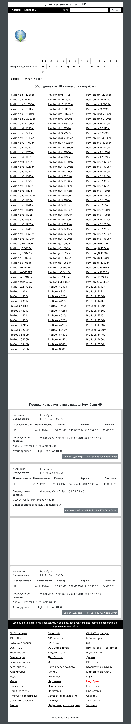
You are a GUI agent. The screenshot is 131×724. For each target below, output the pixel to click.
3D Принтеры (18, 633)
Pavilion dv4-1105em (60, 152)
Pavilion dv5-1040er (22, 176)
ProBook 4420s (95, 305)
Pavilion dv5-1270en (22, 238)
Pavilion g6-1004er (97, 248)
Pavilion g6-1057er (97, 262)
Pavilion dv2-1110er (59, 128)
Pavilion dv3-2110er (98, 128)
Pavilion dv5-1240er (22, 229)
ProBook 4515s (95, 315)
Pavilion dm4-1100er (22, 123)
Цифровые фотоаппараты (64, 705)
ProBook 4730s (95, 325)
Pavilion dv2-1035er (22, 128)
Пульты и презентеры (23, 695)
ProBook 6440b (57, 334)
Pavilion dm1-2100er (22, 99)
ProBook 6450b (19, 339)
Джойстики (55, 657)
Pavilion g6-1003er (59, 248)
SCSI (89, 642)
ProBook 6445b (95, 334)
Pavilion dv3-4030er (98, 137)
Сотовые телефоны (22, 700)
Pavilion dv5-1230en (98, 224)
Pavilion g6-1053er (97, 257)
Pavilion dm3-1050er (60, 104)
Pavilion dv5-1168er (60, 200)
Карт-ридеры (18, 666)
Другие (90, 657)
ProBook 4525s (57, 320)
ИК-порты (92, 662)
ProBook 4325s (19, 296)
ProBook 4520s (19, 320)
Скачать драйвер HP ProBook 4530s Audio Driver (90, 456)
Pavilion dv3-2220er (60, 133)
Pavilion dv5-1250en (98, 229)
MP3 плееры (55, 638)
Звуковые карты (20, 662)
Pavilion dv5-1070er (60, 185)
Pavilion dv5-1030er (98, 166)
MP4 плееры (94, 638)
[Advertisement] (76, 35)
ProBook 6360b (19, 334)
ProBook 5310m (57, 329)
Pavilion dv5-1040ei (60, 171)
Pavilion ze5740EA (21, 277)
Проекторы (93, 690)
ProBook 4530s (95, 320)
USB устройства (58, 647)
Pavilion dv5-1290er (60, 238)
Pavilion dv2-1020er (98, 123)
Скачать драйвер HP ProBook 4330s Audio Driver (90, 612)
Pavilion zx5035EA (97, 281)
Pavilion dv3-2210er (22, 133)
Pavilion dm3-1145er (60, 113)
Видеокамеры (57, 652)
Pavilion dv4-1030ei (22, 147)
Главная (15, 9)
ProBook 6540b (19, 344)
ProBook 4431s (19, 315)
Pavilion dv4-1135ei (98, 152)
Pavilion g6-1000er (59, 243)
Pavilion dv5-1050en (22, 181)
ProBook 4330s (95, 296)
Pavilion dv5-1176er (60, 205)
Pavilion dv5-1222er (22, 224)
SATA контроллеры (22, 642)
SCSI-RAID (16, 647)
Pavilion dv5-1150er (60, 195)
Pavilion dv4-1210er (21, 161)
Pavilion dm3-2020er (22, 118)
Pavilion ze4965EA (59, 267)
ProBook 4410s (57, 301)
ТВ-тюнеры (93, 700)
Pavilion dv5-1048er (98, 176)
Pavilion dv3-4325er (60, 142)
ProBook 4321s (95, 291)
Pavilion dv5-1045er (60, 176)
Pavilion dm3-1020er (98, 99)
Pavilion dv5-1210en (60, 219)
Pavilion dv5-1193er (60, 214)
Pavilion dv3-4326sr (98, 142)
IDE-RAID (15, 638)
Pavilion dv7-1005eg (22, 243)
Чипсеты (91, 705)
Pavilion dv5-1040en (98, 171)
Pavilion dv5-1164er (98, 195)
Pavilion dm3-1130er (60, 109)
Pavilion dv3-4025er (60, 137)
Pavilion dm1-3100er (60, 99)
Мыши (13, 681)
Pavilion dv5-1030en (60, 166)
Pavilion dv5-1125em (22, 195)
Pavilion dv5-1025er (22, 166)
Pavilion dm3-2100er (98, 118)
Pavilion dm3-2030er (60, 118)
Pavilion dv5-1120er (98, 190)
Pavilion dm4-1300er (60, 123)
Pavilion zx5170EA (21, 286)
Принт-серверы (19, 690)
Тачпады (53, 700)
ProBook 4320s (57, 291)
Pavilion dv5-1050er (60, 181)
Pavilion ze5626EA (97, 267)
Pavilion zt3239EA (97, 277)
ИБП (51, 662)
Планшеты (16, 686)
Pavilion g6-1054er (21, 262)
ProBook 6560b (57, 349)
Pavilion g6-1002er (21, 248)
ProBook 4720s (57, 325)
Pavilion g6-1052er (59, 257)
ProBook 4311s (18, 291)
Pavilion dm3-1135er (98, 109)
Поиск (65, 10)
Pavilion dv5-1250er (22, 233)
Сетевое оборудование (62, 695)
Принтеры (54, 690)
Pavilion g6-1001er (97, 243)
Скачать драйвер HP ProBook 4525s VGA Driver (91, 510)
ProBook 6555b (19, 349)
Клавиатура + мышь (99, 666)
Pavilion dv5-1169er (98, 200)
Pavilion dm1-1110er (59, 94)
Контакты (30, 9)
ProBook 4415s (19, 305)
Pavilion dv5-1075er (98, 185)
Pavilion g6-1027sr (59, 253)
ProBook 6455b (57, 339)
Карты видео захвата (61, 666)
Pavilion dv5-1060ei (22, 185)
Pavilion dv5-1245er (60, 229)
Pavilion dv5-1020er (98, 161)
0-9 (44, 61)
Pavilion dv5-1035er (22, 171)
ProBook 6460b (95, 339)
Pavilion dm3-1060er (98, 104)
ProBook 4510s (57, 315)
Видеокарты (94, 652)
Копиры (53, 671)
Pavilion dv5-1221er (98, 219)
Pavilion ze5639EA (21, 272)
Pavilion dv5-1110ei (21, 190)
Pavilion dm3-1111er (21, 109)
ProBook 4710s (19, 325)
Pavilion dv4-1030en (60, 147)
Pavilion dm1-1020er (22, 94)
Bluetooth (54, 633)
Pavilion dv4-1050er (98, 147)
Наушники (54, 681)
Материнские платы (99, 671)
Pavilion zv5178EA (59, 281)
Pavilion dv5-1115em (60, 190)
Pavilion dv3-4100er (22, 142)
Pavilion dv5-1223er (60, 224)
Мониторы (54, 676)
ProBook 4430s (95, 310)
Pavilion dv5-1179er (60, 209)
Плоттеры (92, 686)
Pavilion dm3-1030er (22, 104)
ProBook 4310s (95, 286)
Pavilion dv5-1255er (60, 233)
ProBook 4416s (57, 305)
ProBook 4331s (19, 301)
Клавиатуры (17, 671)
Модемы (15, 676)
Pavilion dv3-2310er (22, 137)
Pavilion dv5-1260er (98, 233)
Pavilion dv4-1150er (21, 157)
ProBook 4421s (19, 310)
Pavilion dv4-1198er (60, 157)
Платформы (55, 686)
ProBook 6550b (95, 344)
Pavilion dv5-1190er (98, 209)
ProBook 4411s (95, 301)
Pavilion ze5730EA (97, 272)
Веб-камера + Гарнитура (102, 647)
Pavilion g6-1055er (59, 262)
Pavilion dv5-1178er (21, 209)
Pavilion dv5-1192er (21, 214)
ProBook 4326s (57, 296)
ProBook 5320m (96, 329)
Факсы (14, 705)
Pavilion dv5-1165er (21, 200)
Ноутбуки (29, 78)
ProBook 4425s (57, 310)
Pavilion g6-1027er (21, 253)
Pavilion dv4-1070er (22, 152)
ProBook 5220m (19, 329)
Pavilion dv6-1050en (98, 238)
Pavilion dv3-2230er (98, 133)
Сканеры (91, 695)
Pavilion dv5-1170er (21, 205)
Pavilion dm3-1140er (22, 113)
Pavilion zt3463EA (21, 281)
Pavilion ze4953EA (21, 267)
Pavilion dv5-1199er (21, 219)
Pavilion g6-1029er (21, 257)
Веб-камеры (17, 652)
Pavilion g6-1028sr (97, 253)
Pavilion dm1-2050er (98, 94)
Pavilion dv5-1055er (98, 181)
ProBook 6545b (57, 344)
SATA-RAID (54, 642)
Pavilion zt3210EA (59, 277)
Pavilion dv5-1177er (98, 205)
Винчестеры (17, 657)
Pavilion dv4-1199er (98, 157)
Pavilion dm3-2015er (98, 113)
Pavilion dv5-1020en (60, 161)
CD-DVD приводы (97, 633)
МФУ (89, 676)
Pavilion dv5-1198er (98, 214)
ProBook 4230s (57, 286)
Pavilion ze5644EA (59, 272)
